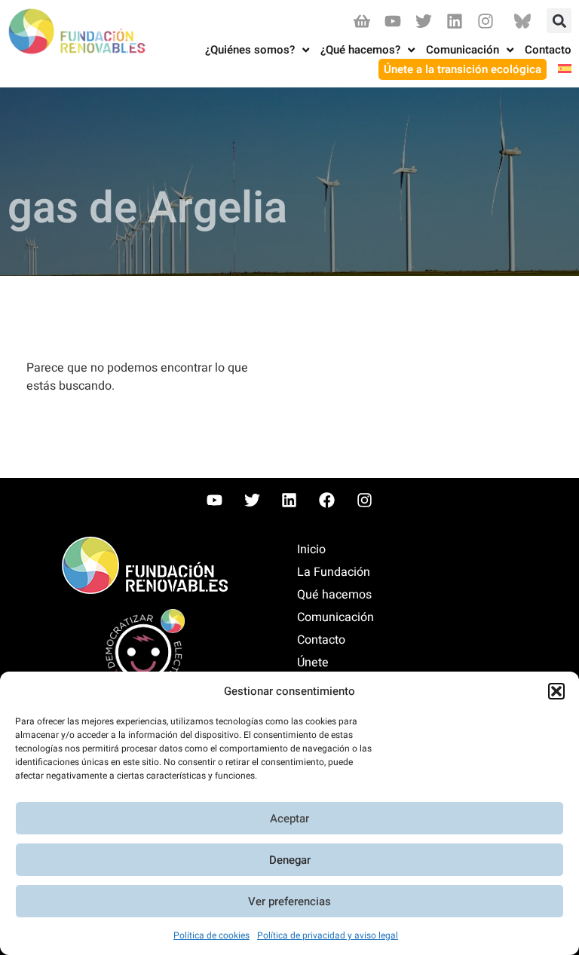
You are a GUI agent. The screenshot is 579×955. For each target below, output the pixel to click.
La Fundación (333, 572)
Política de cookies (211, 935)
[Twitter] (423, 21)
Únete (313, 663)
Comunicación (335, 617)
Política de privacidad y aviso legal (327, 935)
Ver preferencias (289, 901)
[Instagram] (486, 21)
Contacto (321, 640)
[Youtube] (392, 21)
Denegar (290, 860)
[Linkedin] (455, 21)
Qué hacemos (334, 595)
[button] (556, 691)
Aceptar (289, 818)
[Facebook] (327, 499)
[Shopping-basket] (361, 21)
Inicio (311, 549)
